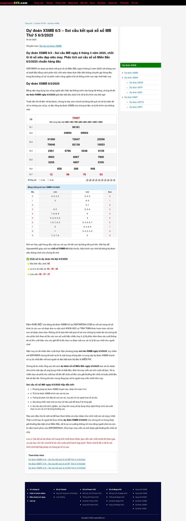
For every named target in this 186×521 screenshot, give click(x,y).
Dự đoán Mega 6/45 (116, 501)
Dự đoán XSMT (131, 97)
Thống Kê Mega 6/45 (116, 497)
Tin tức (134, 2)
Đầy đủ (33, 180)
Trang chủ (38, 2)
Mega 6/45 (73, 2)
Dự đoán (102, 2)
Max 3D (83, 2)
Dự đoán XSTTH (136, 102)
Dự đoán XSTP (135, 87)
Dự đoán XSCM (136, 82)
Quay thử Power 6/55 (90, 504)
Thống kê (124, 2)
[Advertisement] (93, 13)
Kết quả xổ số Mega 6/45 (118, 493)
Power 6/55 (61, 2)
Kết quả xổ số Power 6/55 (92, 493)
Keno (92, 2)
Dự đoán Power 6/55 (90, 501)
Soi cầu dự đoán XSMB (50, 45)
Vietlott (49, 2)
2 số (43, 180)
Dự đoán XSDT (135, 92)
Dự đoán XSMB (131, 72)
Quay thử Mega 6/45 (116, 504)
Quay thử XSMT (141, 497)
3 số (51, 180)
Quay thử (112, 2)
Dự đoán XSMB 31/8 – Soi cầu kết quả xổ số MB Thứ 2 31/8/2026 (56, 459)
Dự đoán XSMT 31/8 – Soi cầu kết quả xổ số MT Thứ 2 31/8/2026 (56, 463)
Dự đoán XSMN (131, 77)
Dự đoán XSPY (135, 107)
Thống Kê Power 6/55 (91, 497)
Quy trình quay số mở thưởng (66, 493)
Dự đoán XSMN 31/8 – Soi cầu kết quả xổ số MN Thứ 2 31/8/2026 (57, 468)
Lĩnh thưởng (60, 497)
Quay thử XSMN (141, 493)
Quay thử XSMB (141, 489)
